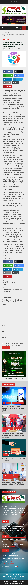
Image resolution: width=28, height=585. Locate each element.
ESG (4, 403)
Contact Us (16, 578)
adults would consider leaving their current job (12, 197)
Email (3, 331)
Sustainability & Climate (14, 429)
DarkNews (13, 583)
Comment (4, 304)
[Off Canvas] (3, 28)
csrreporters (8, 48)
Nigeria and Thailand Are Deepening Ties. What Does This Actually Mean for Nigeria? (14, 472)
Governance (6, 453)
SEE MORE (20, 567)
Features (12, 574)
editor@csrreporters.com (14, 562)
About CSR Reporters (19, 576)
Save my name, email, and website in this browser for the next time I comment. (13, 344)
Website (4, 337)
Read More (21, 514)
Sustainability (21, 403)
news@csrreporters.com (8, 564)
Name (3, 325)
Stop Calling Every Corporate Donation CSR (14, 448)
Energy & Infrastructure (8, 428)
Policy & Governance (7, 476)
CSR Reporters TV (24, 28)
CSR (15, 451)
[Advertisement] (14, 20)
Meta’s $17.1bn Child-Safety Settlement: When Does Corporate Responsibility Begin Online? (14, 396)
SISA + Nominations (8, 576)
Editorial (19, 451)
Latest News (6, 39)
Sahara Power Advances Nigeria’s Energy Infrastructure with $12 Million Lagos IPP (14, 423)
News (7, 574)
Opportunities (18, 574)
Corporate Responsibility (8, 451)
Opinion (10, 453)
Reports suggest (7, 229)
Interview (10, 578)
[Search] (20, 28)
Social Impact (14, 403)
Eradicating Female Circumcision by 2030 (12, 283)
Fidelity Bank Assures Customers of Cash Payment (12, 289)
